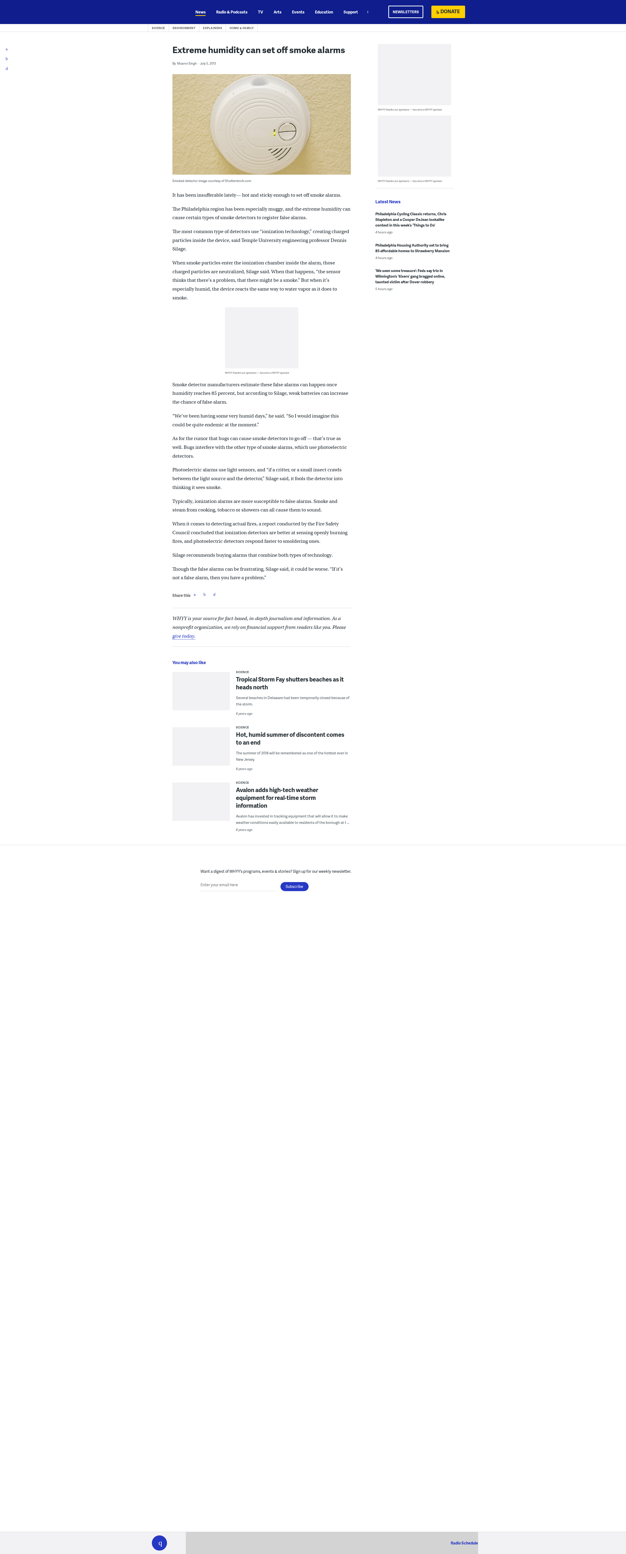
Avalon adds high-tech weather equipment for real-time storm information (277, 797)
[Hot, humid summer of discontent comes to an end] (201, 749)
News (200, 12)
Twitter (204, 594)
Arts (277, 12)
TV (260, 12)
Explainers (212, 28)
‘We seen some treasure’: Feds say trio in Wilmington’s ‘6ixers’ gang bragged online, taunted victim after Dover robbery (410, 276)
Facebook (195, 594)
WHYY (166, 12)
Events (298, 12)
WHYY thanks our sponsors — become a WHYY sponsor (257, 372)
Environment (184, 28)
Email (214, 594)
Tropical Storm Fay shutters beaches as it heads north (290, 683)
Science (158, 28)
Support (351, 12)
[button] (159, 1543)
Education (324, 12)
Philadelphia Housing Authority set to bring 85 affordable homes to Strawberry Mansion (412, 247)
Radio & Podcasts (231, 12)
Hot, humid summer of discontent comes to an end (290, 738)
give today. (183, 636)
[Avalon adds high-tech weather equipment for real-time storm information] (201, 805)
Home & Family (242, 28)
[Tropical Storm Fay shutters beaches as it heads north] (201, 695)
